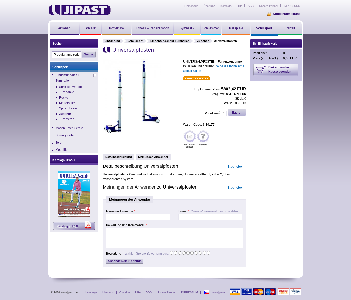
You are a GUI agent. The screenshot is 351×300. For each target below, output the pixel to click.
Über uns (108, 292)
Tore (59, 142)
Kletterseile (67, 103)
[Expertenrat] (203, 139)
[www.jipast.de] (79, 10)
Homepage (90, 292)
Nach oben (236, 166)
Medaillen (62, 150)
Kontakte (124, 292)
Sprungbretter (65, 135)
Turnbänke (66, 92)
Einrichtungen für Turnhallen (169, 40)
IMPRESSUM (189, 292)
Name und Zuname (120, 211)
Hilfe (138, 292)
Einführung (112, 40)
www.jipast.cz (220, 292)
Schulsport (135, 40)
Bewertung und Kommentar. (126, 225)
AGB (149, 292)
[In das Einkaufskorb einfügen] (237, 115)
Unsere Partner (166, 292)
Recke (63, 97)
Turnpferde (67, 119)
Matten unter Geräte (69, 128)
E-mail (209, 211)
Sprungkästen (69, 108)
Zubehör (203, 40)
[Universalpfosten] (132, 135)
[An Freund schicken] (190, 139)
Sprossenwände (70, 87)
